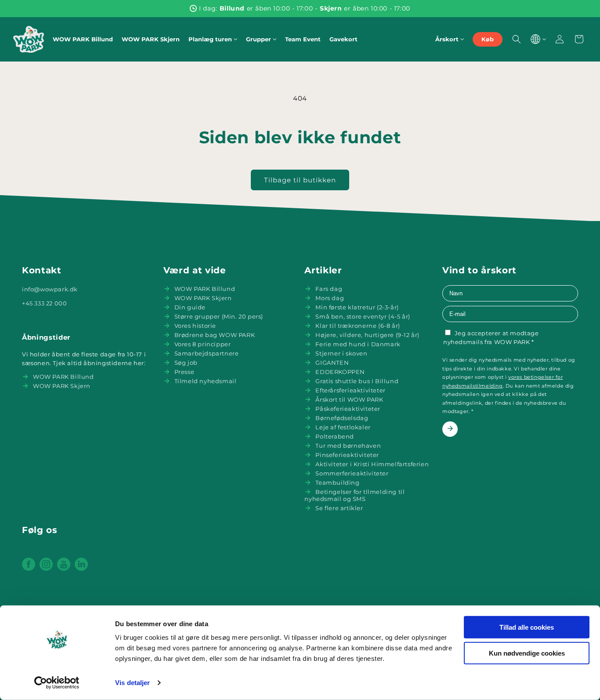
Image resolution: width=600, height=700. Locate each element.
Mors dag (329, 297)
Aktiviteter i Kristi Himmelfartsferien (372, 464)
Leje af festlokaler (342, 427)
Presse (184, 371)
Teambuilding (337, 482)
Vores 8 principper (202, 344)
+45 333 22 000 (44, 303)
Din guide (190, 307)
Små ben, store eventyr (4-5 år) (362, 316)
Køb (487, 39)
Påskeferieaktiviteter (347, 408)
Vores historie (195, 325)
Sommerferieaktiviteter (351, 473)
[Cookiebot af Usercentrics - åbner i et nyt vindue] (56, 682)
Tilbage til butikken (300, 180)
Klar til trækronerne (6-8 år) (357, 325)
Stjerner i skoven (341, 353)
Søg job (186, 362)
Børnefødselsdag (341, 417)
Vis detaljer (132, 682)
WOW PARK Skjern (61, 385)
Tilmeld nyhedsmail (205, 380)
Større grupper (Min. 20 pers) (218, 316)
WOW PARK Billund (63, 376)
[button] (212, 39)
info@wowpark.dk (50, 289)
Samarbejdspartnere (206, 353)
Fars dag (328, 288)
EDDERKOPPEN (340, 371)
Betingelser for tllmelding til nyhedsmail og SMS (354, 495)
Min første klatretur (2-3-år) (356, 307)
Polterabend (334, 436)
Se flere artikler (339, 507)
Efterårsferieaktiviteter (350, 390)
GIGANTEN (332, 362)
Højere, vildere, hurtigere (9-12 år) (367, 334)
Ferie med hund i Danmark (357, 344)
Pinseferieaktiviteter (347, 454)
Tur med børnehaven (348, 445)
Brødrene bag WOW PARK (214, 334)
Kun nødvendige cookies (527, 652)
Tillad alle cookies (526, 627)
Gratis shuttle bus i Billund (356, 380)
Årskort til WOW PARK (349, 399)
